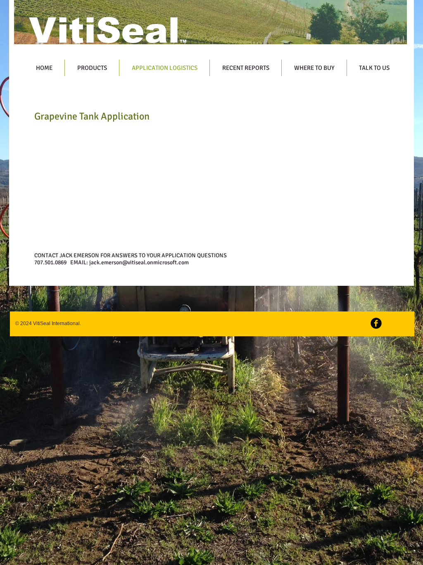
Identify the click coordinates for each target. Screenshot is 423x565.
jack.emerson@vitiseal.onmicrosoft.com (139, 262)
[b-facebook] (376, 323)
